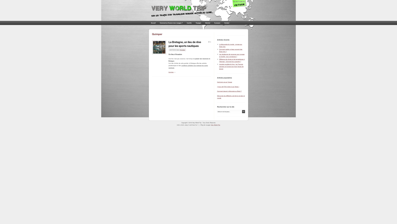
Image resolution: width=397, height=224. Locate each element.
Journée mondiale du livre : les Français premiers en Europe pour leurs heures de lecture (231, 66)
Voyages (198, 23)
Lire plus (171, 72)
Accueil (153, 23)
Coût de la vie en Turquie (224, 82)
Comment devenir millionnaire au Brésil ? (229, 91)
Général (207, 23)
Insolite (189, 23)
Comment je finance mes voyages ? (171, 23)
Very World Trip (215, 125)
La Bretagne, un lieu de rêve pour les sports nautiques (185, 44)
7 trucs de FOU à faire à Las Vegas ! (228, 87)
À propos (217, 23)
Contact (226, 23)
